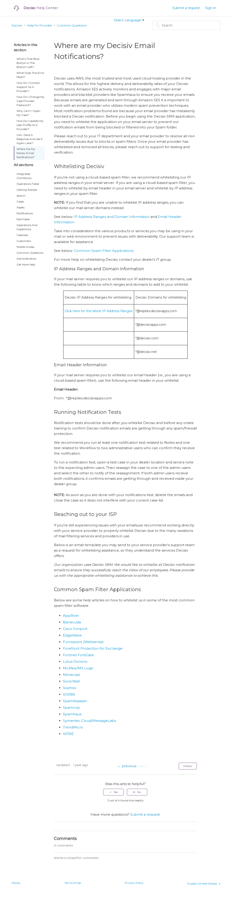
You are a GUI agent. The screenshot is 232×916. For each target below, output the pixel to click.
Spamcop (71, 707)
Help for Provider (39, 25)
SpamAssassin (75, 701)
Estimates (23, 219)
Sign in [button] (210, 8)
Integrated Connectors (24, 176)
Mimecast (71, 675)
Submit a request (186, 8)
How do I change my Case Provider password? (30, 101)
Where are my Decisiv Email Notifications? (26, 153)
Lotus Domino (75, 661)
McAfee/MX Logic (78, 668)
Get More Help (26, 264)
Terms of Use (73, 883)
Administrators (26, 258)
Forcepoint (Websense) (83, 642)
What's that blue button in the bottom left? (28, 63)
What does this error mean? (30, 75)
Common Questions (72, 25)
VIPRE (68, 734)
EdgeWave (72, 635)
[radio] (113, 792)
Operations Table (28, 184)
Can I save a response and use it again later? (30, 139)
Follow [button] (188, 766)
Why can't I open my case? (28, 113)
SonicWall (71, 681)
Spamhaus (72, 714)
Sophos (69, 688)
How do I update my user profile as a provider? (30, 125)
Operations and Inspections (27, 227)
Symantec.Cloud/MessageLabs (89, 720)
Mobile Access (25, 246)
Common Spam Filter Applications (103, 250)
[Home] (16, 8)
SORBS (69, 694)
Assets (20, 207)
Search (21, 195)
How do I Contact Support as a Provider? (28, 87)
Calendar (22, 235)
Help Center (41, 8)
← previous (126, 766)
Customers (24, 241)
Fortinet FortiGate (78, 655)
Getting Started (27, 189)
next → (143, 766)
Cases (20, 201)
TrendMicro (73, 727)
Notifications (25, 213)
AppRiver (71, 615)
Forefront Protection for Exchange (93, 648)
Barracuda (72, 622)
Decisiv (17, 25)
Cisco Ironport (75, 629)
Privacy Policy (134, 883)
